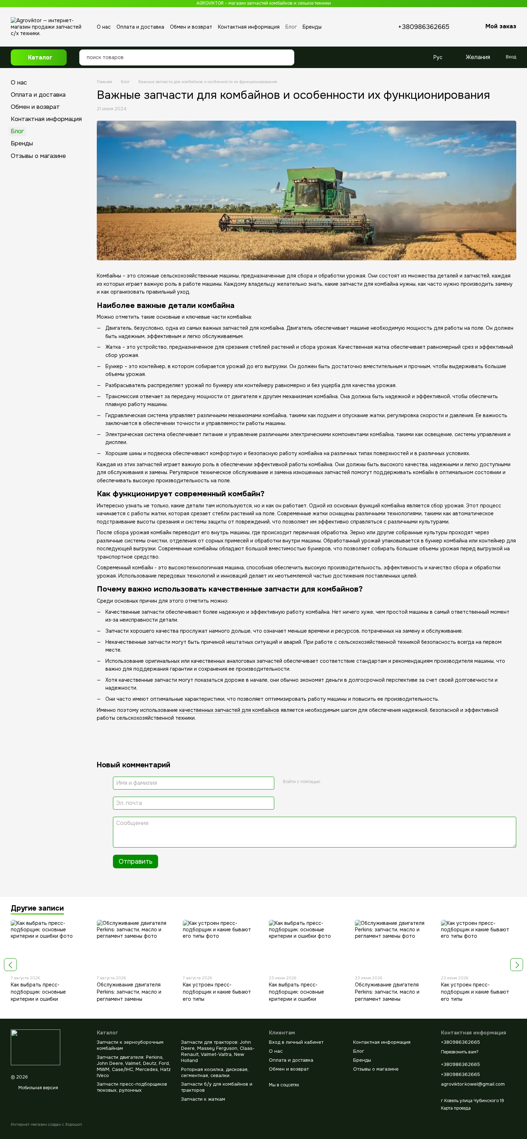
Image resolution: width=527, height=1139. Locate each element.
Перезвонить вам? (460, 1052)
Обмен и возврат (191, 27)
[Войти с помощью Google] (328, 782)
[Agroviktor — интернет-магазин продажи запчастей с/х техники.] (35, 1047)
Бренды (312, 27)
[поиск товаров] (287, 52)
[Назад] (10, 964)
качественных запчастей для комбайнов (229, 710)
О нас (104, 27)
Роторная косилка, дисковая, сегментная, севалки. (214, 1072)
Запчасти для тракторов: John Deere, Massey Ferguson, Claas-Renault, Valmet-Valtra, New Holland (218, 1051)
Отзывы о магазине (38, 156)
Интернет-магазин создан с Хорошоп (46, 1124)
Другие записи (37, 908)
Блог (291, 27)
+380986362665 (424, 27)
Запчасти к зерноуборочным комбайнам (130, 1045)
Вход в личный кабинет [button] (296, 1042)
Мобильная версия (37, 1088)
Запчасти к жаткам (203, 1099)
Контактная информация (249, 27)
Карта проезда (456, 1108)
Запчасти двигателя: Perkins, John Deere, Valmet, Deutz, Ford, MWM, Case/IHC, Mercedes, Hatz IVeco (134, 1066)
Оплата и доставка (140, 27)
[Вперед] (516, 964)
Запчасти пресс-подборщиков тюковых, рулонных (132, 1087)
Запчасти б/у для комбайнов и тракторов (216, 1087)
